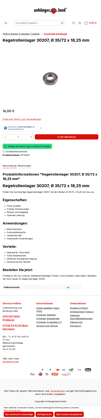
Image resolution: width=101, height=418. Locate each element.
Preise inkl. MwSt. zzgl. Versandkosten (22, 119)
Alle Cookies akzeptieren (69, 414)
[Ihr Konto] (80, 23)
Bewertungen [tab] (24, 165)
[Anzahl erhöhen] (31, 137)
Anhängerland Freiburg (81, 311)
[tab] (9, 165)
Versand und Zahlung (47, 326)
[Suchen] (62, 23)
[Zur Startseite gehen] (50, 10)
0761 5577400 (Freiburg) (11, 318)
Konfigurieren (44, 414)
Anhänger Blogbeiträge (47, 318)
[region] (50, 78)
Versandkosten (57, 391)
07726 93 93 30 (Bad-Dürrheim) (15, 327)
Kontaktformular (11, 361)
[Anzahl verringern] (5, 137)
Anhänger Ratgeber (46, 315)
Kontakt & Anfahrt (79, 308)
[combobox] (36, 23)
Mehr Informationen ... (13, 410)
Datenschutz (76, 322)
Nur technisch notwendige (19, 414)
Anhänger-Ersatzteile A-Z (49, 322)
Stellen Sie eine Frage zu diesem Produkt (29, 146)
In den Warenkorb (66, 137)
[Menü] (6, 23)
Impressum (75, 326)
